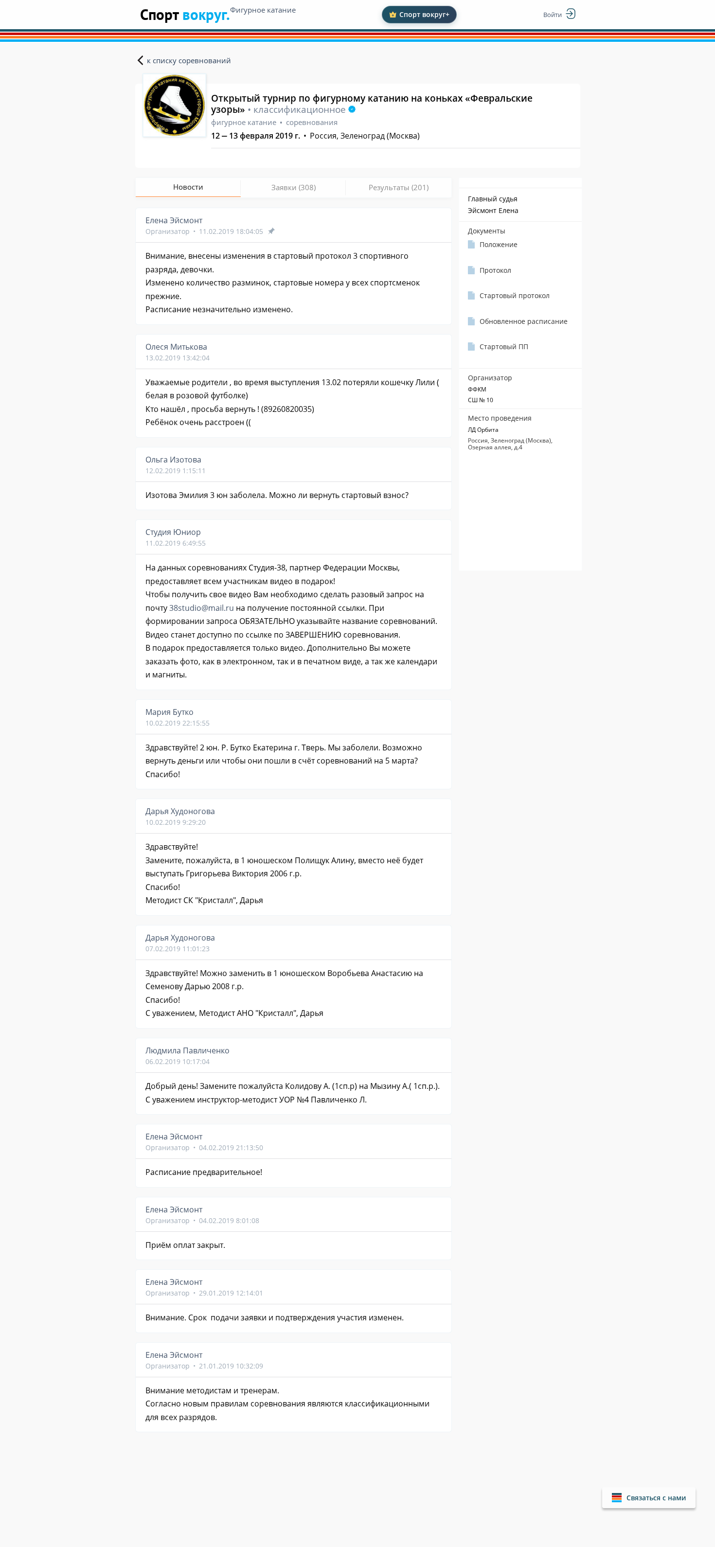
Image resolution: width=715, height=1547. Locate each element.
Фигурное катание (263, 10)
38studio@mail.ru (201, 608)
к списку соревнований (189, 60)
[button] (649, 1497)
